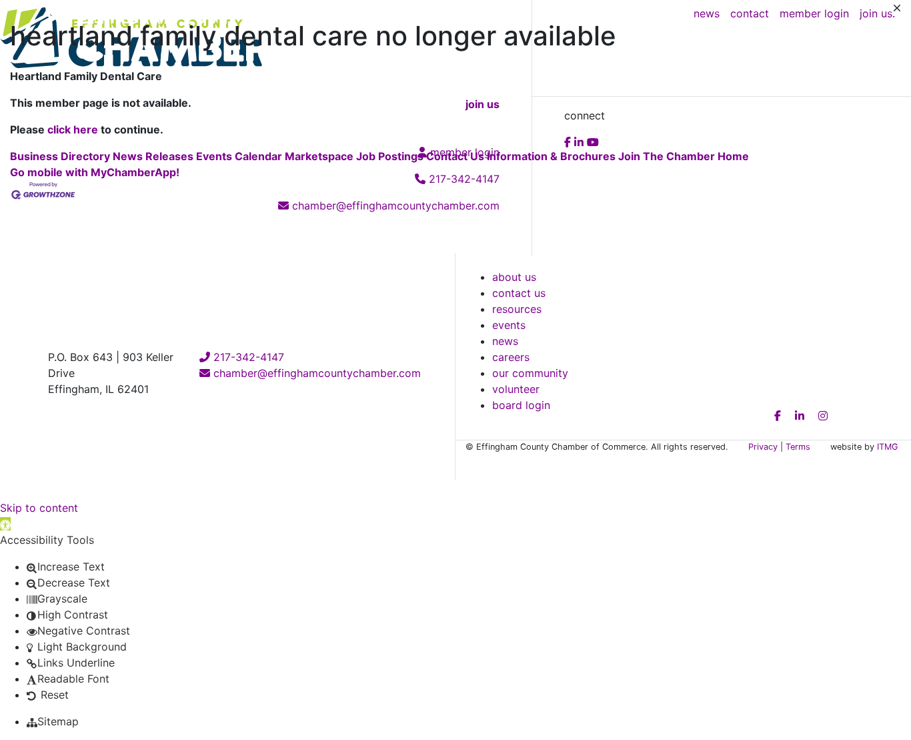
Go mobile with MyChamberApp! (94, 172)
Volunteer (516, 389)
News (505, 341)
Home (733, 156)
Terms (798, 447)
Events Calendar (239, 156)
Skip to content (39, 507)
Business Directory (60, 156)
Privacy (763, 447)
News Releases (153, 156)
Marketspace (319, 156)
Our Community (530, 373)
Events (509, 325)
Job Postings (389, 156)
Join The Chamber (666, 156)
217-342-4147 (247, 357)
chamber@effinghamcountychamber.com (315, 373)
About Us (514, 277)
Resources (517, 309)
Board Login (521, 405)
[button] (5, 523)
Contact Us (455, 156)
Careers (511, 357)
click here (72, 129)
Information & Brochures (551, 156)
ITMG (887, 447)
